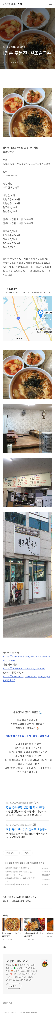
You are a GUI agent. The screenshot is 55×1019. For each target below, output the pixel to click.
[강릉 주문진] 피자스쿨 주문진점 (17, 868)
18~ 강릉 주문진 (11, 863)
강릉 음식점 (24, 863)
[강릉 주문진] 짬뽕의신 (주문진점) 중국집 (20, 878)
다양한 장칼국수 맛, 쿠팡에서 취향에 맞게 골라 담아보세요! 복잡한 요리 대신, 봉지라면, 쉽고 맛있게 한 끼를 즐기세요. (27, 813)
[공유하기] (12, 853)
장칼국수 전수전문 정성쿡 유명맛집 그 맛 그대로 (27, 829)
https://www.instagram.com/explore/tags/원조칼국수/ (26, 678)
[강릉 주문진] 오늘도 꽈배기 (15, 884)
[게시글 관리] (16, 853)
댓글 (5, 947)
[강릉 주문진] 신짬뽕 (12, 875)
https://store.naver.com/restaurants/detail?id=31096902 (27, 658)
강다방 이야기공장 (12, 4)
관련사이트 (7, 1002)
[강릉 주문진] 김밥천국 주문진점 (17, 871)
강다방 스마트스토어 (11, 1012)
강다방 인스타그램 (10, 1007)
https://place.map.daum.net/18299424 (24, 668)
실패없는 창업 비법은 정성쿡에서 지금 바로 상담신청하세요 (27, 835)
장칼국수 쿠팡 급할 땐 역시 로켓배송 (26, 807)
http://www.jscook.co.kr (18, 825)
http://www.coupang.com (19, 802)
